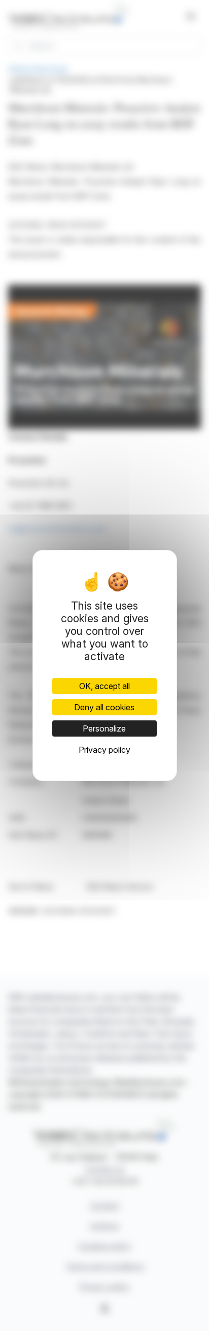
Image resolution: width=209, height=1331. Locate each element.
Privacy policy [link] (104, 750)
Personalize (104, 728)
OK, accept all (104, 686)
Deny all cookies (104, 707)
